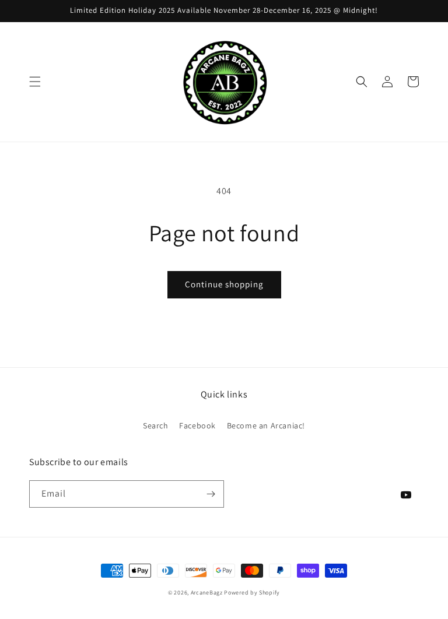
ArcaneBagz (207, 592)
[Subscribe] (210, 494)
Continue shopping (224, 284)
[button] (35, 81)
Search (156, 425)
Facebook (197, 425)
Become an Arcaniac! (266, 425)
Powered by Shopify (252, 592)
